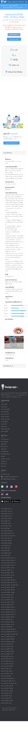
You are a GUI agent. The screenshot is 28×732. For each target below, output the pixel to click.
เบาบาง (5, 316)
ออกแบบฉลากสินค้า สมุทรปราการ (9, 583)
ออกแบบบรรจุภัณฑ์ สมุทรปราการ (9, 632)
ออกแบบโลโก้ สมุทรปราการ (7, 533)
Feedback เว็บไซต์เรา (6, 497)
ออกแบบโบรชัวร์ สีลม (6, 676)
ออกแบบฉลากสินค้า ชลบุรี (7, 595)
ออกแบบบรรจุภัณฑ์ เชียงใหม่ (8, 639)
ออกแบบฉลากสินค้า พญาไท (7, 573)
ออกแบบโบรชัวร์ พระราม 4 (7, 661)
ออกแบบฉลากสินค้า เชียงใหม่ (8, 590)
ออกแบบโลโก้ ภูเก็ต (5, 551)
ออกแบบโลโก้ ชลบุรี (5, 546)
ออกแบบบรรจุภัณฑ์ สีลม (6, 627)
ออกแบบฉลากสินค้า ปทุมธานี (8, 587)
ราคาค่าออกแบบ (5, 439)
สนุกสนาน (6, 308)
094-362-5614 (6, 474)
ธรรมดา (5, 305)
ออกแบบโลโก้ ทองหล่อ (6, 519)
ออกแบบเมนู (4, 426)
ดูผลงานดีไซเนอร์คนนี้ (11, 143)
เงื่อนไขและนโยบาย (5, 454)
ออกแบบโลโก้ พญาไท (6, 523)
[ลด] (10, 305)
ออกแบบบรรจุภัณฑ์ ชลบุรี (7, 644)
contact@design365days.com (10, 477)
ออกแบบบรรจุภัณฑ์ (5, 409)
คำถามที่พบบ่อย (4, 452)
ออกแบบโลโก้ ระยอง (6, 548)
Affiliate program (5, 459)
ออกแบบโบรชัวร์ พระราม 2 (7, 656)
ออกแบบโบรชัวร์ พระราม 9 (7, 664)
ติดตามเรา (4, 482)
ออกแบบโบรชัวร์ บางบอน (7, 674)
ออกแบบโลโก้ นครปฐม (6, 543)
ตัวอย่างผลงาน (4, 447)
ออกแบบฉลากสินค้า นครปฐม (8, 592)
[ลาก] (18, 307)
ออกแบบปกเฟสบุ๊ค (5, 429)
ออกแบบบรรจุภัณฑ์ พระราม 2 (8, 607)
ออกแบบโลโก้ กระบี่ (5, 555)
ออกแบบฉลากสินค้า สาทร (7, 570)
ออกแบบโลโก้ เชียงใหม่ (6, 541)
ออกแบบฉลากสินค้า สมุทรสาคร (8, 580)
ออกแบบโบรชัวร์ (5, 412)
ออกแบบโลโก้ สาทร (5, 521)
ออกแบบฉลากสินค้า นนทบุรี (7, 602)
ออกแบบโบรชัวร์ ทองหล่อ (7, 666)
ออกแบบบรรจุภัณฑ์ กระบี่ (7, 654)
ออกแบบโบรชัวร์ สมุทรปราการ (8, 681)
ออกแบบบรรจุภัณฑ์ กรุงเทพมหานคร (9, 634)
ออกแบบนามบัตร (5, 417)
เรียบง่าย (6, 313)
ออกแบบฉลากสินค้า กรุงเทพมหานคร (9, 585)
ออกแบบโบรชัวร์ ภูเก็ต (6, 698)
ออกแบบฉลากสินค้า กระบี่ (7, 605)
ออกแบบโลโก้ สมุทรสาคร (7, 531)
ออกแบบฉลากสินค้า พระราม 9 (8, 565)
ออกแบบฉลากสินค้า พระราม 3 (8, 560)
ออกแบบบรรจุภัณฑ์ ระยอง (7, 647)
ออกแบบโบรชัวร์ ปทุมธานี (7, 686)
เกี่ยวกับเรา (4, 435)
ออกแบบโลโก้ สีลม (5, 528)
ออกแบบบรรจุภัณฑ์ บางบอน (7, 624)
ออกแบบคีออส (4, 422)
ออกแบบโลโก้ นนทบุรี (6, 553)
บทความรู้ (3, 466)
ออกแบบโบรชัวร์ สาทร (6, 669)
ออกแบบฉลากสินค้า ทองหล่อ (8, 568)
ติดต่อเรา (3, 456)
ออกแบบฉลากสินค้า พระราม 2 (8, 558)
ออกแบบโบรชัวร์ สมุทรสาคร (7, 679)
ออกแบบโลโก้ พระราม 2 (7, 509)
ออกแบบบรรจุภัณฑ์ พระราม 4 (8, 612)
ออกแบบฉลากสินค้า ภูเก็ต (7, 600)
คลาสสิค (6, 311)
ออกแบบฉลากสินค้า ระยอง (7, 597)
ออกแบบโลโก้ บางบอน (6, 526)
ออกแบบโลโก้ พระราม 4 (7, 514)
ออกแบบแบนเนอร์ (5, 419)
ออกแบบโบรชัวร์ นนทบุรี (6, 701)
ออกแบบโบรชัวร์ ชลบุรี (6, 693)
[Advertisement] (14, 97)
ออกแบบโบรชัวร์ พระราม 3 (7, 659)
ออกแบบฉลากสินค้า (13, 6)
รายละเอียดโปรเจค (7, 153)
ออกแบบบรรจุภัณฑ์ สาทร (7, 619)
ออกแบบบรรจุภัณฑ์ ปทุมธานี (8, 637)
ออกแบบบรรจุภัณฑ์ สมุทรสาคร (8, 629)
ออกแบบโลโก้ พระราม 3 (7, 511)
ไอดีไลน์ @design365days (9, 479)
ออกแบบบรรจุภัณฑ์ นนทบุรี (7, 651)
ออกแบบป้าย (4, 424)
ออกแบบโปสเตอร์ (5, 414)
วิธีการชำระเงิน (4, 442)
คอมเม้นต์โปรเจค (8, 366)
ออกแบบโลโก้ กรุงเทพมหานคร (8, 536)
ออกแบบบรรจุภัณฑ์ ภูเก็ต (7, 649)
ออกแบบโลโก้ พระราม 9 (7, 516)
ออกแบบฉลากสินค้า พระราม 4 (8, 563)
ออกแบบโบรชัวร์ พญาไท (6, 671)
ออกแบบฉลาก (4, 407)
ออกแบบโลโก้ (4, 404)
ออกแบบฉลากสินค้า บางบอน (8, 575)
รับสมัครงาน (4, 461)
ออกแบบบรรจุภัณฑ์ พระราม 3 (8, 610)
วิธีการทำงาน (4, 464)
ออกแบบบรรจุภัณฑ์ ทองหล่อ (7, 617)
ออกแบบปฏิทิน (4, 431)
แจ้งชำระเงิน (4, 444)
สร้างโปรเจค (4, 449)
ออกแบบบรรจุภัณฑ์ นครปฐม (7, 642)
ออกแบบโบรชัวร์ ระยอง (6, 696)
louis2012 (14, 133)
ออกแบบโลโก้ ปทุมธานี (6, 538)
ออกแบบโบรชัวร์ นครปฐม (7, 691)
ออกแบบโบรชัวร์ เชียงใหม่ (7, 688)
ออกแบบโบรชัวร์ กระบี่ (6, 703)
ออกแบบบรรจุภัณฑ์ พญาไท (7, 622)
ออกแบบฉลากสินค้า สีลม (7, 578)
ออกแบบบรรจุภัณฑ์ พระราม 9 (8, 615)
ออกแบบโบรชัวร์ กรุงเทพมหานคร (9, 683)
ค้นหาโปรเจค (4, 6)
